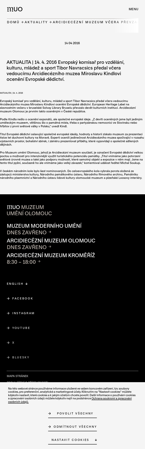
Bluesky (21, 357)
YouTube (21, 327)
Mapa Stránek (17, 376)
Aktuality (36, 22)
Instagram (23, 313)
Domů (13, 22)
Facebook (22, 298)
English (15, 283)
